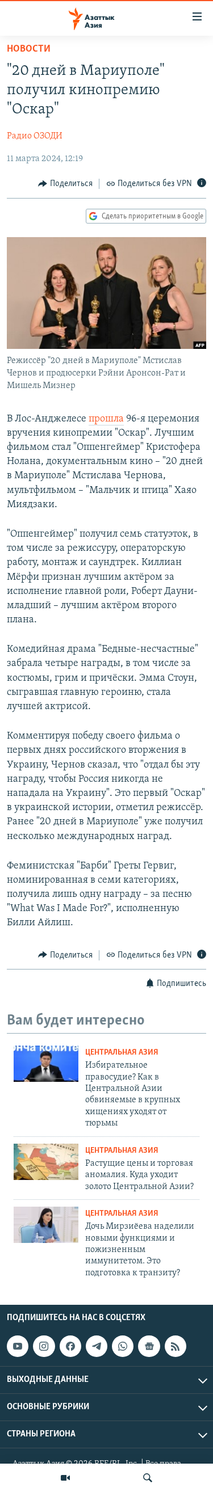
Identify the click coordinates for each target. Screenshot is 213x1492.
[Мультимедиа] (65, 1478)
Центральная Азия (121, 1052)
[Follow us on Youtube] (17, 1346)
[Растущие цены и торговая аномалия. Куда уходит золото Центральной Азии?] (46, 1162)
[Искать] (148, 1478)
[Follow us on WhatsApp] (122, 1346)
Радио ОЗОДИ (34, 136)
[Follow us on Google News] (149, 1346)
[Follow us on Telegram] (96, 1346)
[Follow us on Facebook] (70, 1346)
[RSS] (175, 1346)
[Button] (65, 183)
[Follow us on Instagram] (44, 1346)
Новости (29, 49)
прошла (106, 419)
